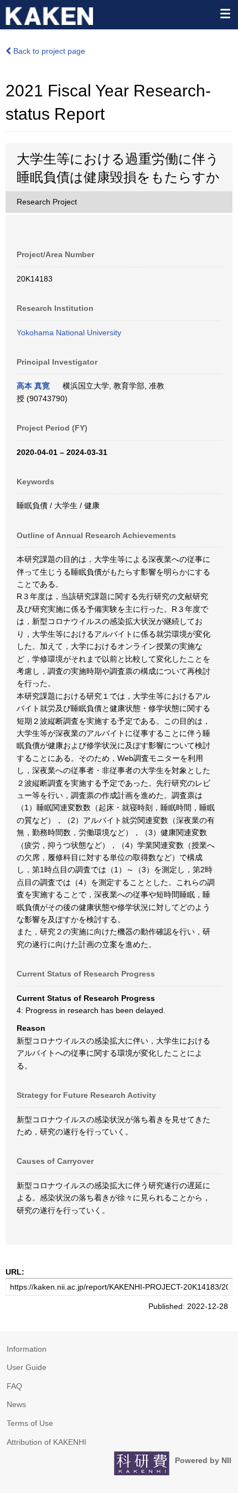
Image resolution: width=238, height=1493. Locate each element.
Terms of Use (30, 1423)
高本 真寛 (33, 385)
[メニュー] (224, 13)
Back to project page (48, 51)
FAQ (14, 1386)
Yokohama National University (69, 332)
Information (26, 1348)
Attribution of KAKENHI (46, 1442)
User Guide (26, 1367)
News (16, 1404)
